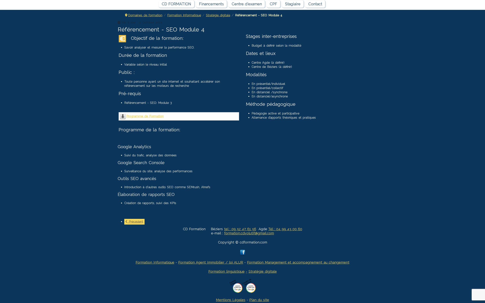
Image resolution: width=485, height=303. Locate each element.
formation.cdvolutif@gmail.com (249, 233)
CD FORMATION (176, 4)
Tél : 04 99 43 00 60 (285, 229)
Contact (315, 4)
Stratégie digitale (263, 271)
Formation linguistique (226, 271)
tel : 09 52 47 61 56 (240, 229)
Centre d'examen (247, 4)
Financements (211, 4)
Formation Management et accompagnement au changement (298, 262)
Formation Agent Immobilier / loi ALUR (210, 262)
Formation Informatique (155, 262)
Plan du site (259, 300)
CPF (273, 4)
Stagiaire (292, 4)
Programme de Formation (145, 116)
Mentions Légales (230, 300)
